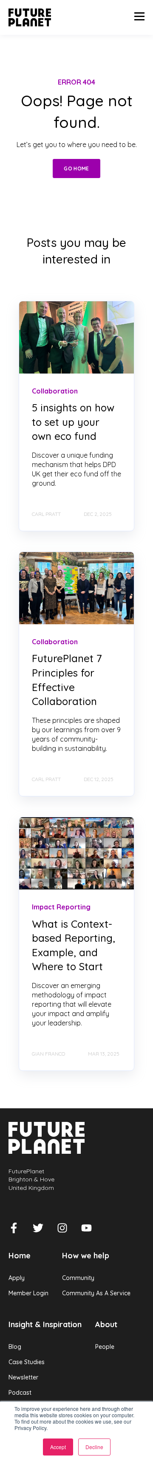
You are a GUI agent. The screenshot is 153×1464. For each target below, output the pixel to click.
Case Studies (26, 1362)
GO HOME (76, 168)
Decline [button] (94, 1446)
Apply (16, 1278)
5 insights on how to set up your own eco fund (73, 421)
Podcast (19, 1392)
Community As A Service (96, 1293)
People (104, 1347)
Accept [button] (58, 1446)
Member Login (28, 1293)
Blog (14, 1347)
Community (78, 1278)
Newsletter (23, 1377)
